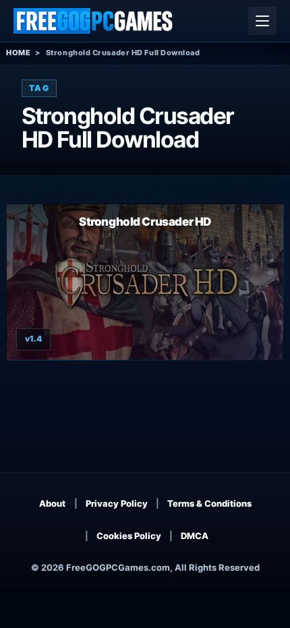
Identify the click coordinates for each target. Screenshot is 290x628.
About (52, 503)
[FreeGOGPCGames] (93, 21)
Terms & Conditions (209, 503)
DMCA (194, 535)
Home (18, 52)
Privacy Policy (117, 503)
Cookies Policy (128, 535)
